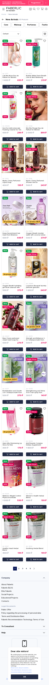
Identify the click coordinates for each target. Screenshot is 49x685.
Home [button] (3, 14)
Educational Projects (9, 598)
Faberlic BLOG (7, 588)
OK (24, 677)
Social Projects (7, 594)
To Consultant (7, 626)
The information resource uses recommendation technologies (21, 671)
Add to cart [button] (14, 87)
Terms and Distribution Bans (12, 616)
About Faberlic (7, 584)
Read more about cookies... (20, 668)
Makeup (17, 25)
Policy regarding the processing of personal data (21, 613)
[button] (24, 3)
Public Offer (6, 609)
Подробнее (36, 3)
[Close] (46, 2)
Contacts (5, 601)
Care (6, 25)
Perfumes (31, 25)
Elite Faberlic (6, 591)
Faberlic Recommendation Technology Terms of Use (22, 619)
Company (5, 578)
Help (3, 632)
